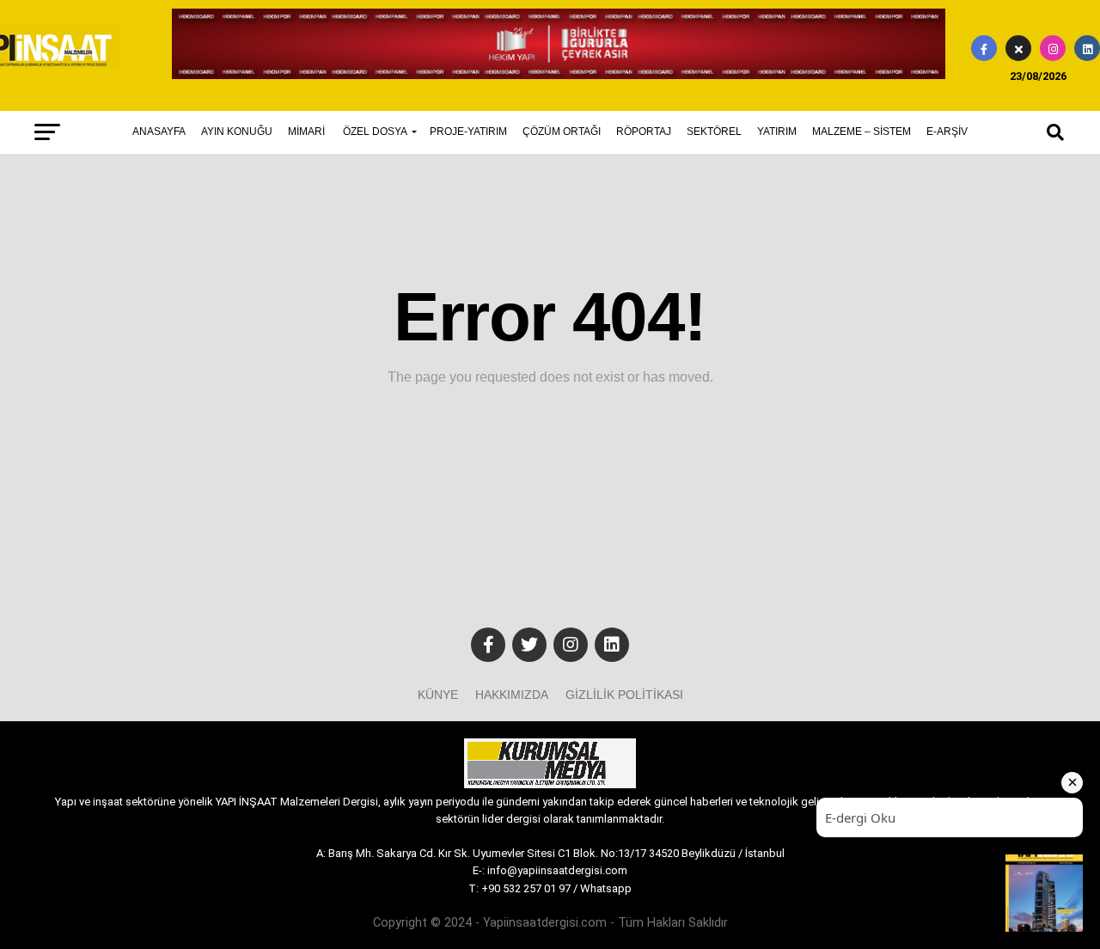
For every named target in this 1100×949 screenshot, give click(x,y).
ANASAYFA (159, 132)
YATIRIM (777, 132)
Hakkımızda (511, 694)
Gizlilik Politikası (624, 694)
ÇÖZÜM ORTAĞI (561, 132)
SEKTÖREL (714, 132)
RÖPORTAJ (643, 132)
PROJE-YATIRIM (468, 132)
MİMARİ (306, 132)
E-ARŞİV (947, 132)
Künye (438, 694)
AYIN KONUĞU (236, 132)
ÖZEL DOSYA (375, 132)
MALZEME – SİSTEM (861, 132)
